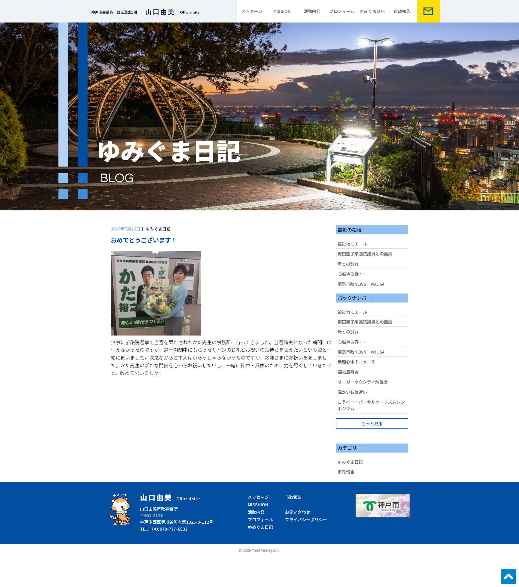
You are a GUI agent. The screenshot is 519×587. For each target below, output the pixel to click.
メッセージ (252, 11)
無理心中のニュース (356, 362)
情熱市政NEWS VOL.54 (361, 284)
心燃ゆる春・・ (352, 274)
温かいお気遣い (352, 392)
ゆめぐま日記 (260, 527)
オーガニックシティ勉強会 (363, 382)
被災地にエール (352, 244)
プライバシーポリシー (306, 519)
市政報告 (402, 11)
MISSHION (258, 504)
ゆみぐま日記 (372, 11)
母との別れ (348, 264)
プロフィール (342, 11)
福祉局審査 (348, 372)
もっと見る (372, 423)
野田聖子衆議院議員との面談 (365, 254)
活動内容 (312, 11)
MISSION (282, 11)
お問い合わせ (297, 512)
